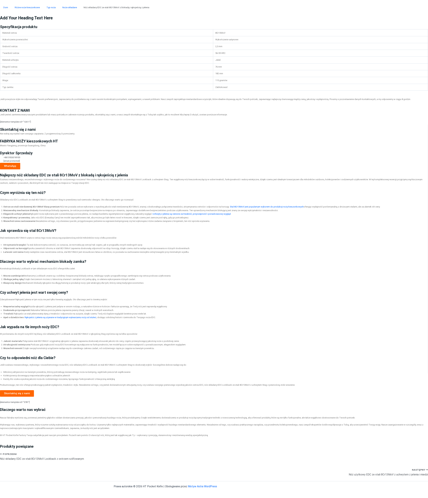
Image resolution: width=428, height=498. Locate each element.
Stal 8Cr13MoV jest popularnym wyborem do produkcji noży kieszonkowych (267, 206)
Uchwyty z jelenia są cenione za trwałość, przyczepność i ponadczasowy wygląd (191, 214)
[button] (17, 393)
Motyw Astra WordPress (202, 486)
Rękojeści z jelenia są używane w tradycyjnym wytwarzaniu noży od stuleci (60, 317)
